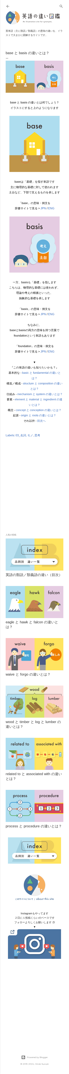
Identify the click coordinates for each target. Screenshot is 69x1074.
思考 (37, 435)
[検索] (61, 5)
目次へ (41, 420)
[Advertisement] (34, 490)
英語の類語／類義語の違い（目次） (34, 575)
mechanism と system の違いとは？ (40, 394)
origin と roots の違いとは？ (38, 415)
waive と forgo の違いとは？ (28, 674)
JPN (43, 208)
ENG (51, 208)
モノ (30, 435)
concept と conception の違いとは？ (38, 410)
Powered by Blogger (37, 1057)
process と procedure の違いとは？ (34, 826)
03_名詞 (21, 435)
